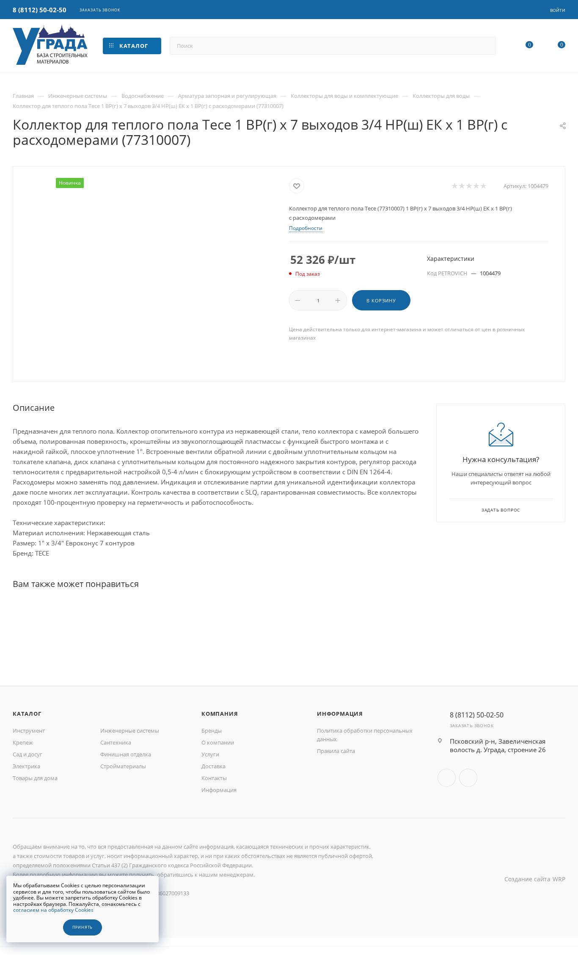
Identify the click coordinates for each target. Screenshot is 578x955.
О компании (217, 742)
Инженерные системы (129, 730)
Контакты (214, 778)
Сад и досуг (27, 754)
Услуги (210, 754)
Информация (219, 790)
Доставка (213, 766)
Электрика (26, 766)
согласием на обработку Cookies (53, 909)
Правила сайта (336, 751)
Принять (82, 927)
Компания (219, 713)
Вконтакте (447, 778)
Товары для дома (35, 778)
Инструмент (29, 730)
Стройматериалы (123, 766)
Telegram (468, 778)
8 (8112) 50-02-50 (39, 10)
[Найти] (485, 46)
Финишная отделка (125, 754)
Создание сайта (527, 879)
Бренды (211, 730)
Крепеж (23, 742)
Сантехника (115, 742)
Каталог (27, 713)
